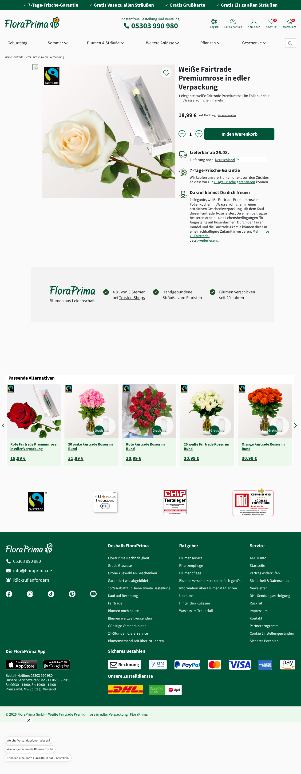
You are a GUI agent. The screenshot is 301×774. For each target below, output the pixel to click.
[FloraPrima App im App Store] (21, 664)
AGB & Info (258, 557)
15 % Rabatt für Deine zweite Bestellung (139, 588)
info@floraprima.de (32, 570)
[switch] (105, 506)
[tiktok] (51, 594)
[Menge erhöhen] (198, 134)
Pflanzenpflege (191, 565)
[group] (33, 425)
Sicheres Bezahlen (264, 640)
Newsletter (258, 588)
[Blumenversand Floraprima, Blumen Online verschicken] (32, 28)
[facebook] (9, 594)
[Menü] (114, 494)
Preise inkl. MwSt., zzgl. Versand (31, 689)
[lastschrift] (158, 664)
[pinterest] (72, 594)
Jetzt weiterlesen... (205, 240)
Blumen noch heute (123, 610)
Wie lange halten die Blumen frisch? (30, 749)
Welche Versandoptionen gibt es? (28, 740)
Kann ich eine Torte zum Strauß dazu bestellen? (38, 758)
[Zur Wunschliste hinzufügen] (169, 70)
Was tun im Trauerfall (196, 610)
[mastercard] (214, 664)
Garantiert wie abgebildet (128, 580)
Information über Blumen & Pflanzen (208, 588)
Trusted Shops (132, 297)
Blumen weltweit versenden (130, 618)
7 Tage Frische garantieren (234, 181)
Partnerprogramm (264, 625)
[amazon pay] (287, 664)
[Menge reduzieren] (182, 134)
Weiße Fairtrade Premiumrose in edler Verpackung (34, 57)
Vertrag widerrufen (265, 573)
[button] (4, 425)
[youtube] (93, 594)
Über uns (186, 595)
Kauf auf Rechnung (123, 595)
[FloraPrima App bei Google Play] (56, 664)
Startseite (257, 565)
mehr (219, 100)
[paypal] (187, 664)
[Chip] (175, 501)
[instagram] (30, 594)
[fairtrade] (37, 501)
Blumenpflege (190, 573)
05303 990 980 (154, 25)
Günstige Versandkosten (127, 625)
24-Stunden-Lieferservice (128, 633)
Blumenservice (190, 557)
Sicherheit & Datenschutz (269, 580)
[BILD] (253, 501)
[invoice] (124, 664)
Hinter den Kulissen (194, 603)
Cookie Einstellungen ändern (272, 633)
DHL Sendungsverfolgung (270, 595)
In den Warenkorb (239, 134)
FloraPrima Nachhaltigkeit (128, 557)
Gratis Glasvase (120, 565)
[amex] (265, 665)
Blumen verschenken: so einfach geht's (210, 580)
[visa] (240, 665)
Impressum (259, 610)
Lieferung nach (202, 159)
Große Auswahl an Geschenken (132, 573)
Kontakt (256, 618)
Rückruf (256, 603)
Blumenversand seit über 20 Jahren (136, 640)
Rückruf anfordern (31, 580)
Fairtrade (115, 603)
